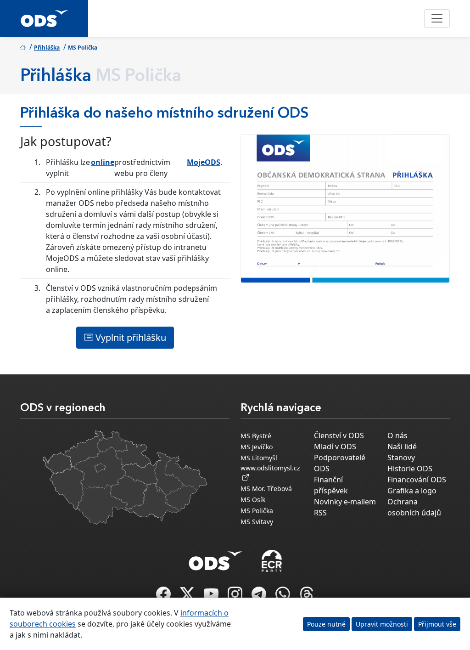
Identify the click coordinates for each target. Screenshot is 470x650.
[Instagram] (236, 597)
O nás (397, 435)
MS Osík (253, 499)
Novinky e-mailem (345, 502)
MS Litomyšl (259, 457)
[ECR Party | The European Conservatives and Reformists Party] (271, 561)
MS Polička (257, 510)
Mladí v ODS (335, 446)
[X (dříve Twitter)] (188, 597)
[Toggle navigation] (437, 18)
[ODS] (215, 558)
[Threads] (306, 597)
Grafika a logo (411, 491)
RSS (320, 513)
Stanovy (401, 457)
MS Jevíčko (257, 446)
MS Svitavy (257, 521)
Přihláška (47, 47)
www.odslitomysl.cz (270, 472)
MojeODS (203, 162)
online (102, 162)
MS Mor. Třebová (266, 488)
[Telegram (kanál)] (260, 597)
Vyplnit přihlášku (129, 337)
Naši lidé (402, 446)
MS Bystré (256, 435)
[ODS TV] (212, 597)
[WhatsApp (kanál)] (283, 597)
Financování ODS (416, 480)
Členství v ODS (339, 435)
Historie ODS (409, 468)
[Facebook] (164, 597)
